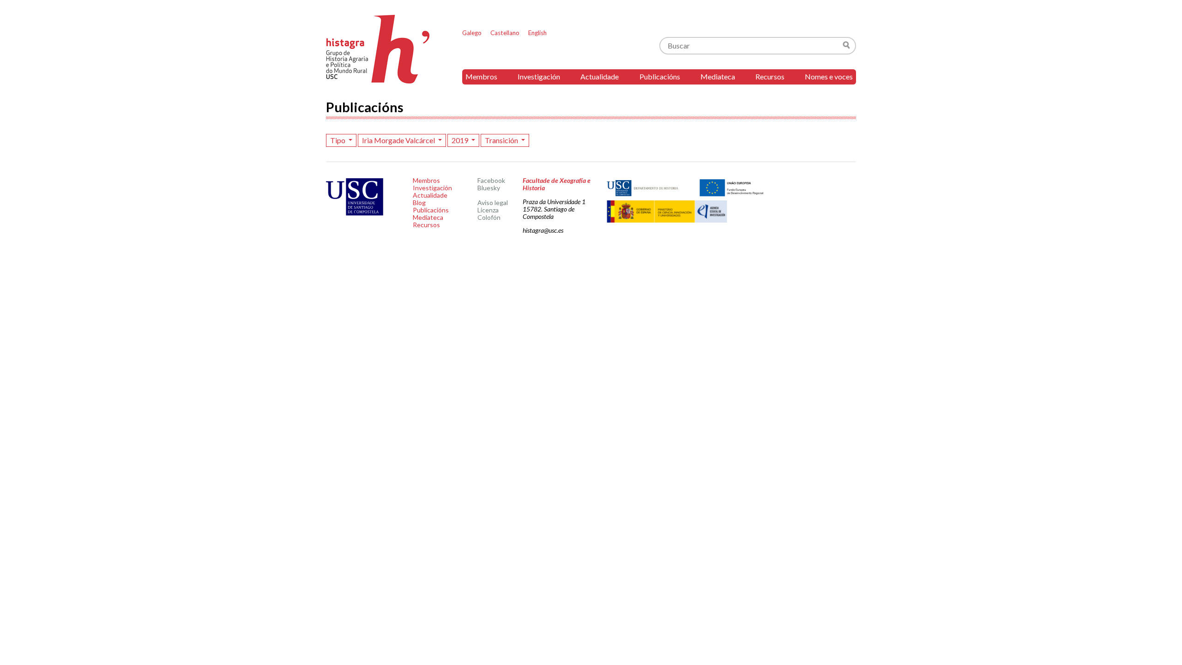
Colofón (489, 217)
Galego (472, 32)
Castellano (504, 32)
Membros (481, 76)
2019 (461, 140)
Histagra (378, 49)
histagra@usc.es (543, 230)
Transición (502, 140)
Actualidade (599, 76)
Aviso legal (492, 202)
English (537, 32)
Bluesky (488, 188)
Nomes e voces (829, 76)
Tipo (338, 140)
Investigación (539, 76)
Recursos (769, 76)
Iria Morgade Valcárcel (399, 140)
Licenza (488, 210)
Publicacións (659, 76)
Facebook (491, 180)
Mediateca (717, 76)
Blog (419, 202)
